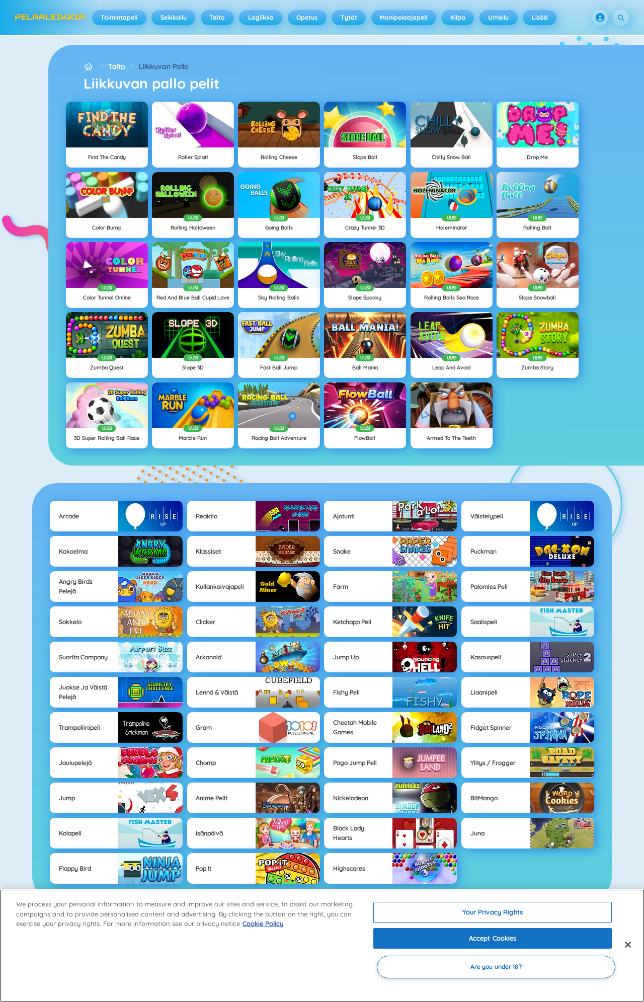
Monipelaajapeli (403, 17)
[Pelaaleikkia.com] (89, 66)
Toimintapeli (119, 17)
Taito (217, 17)
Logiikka (261, 17)
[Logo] (50, 17)
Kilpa (457, 17)
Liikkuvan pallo (163, 66)
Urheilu (498, 17)
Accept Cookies (493, 938)
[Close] (628, 945)
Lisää (540, 17)
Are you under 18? (496, 967)
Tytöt (349, 17)
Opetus (306, 17)
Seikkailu (173, 17)
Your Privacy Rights (492, 912)
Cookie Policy (263, 923)
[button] (600, 18)
